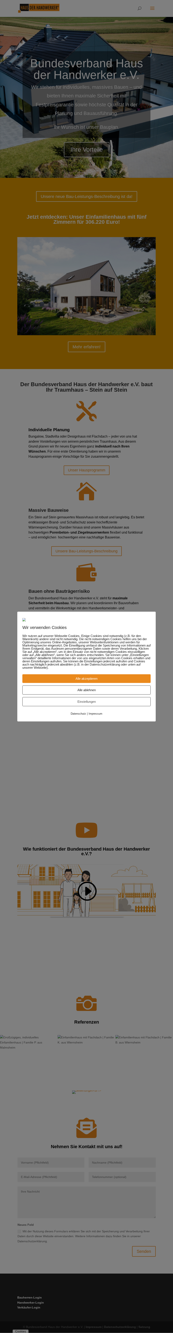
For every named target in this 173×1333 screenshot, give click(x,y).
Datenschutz (78, 713)
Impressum (95, 713)
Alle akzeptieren (86, 679)
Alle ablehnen (86, 690)
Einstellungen (86, 702)
